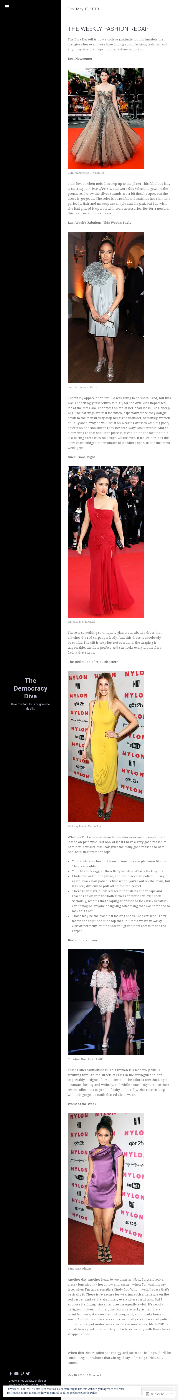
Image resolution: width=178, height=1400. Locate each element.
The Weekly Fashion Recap (108, 29)
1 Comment (94, 1375)
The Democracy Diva (30, 688)
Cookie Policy (89, 1392)
